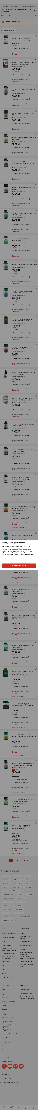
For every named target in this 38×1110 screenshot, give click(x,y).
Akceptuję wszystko (19, 566)
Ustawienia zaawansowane (19, 560)
